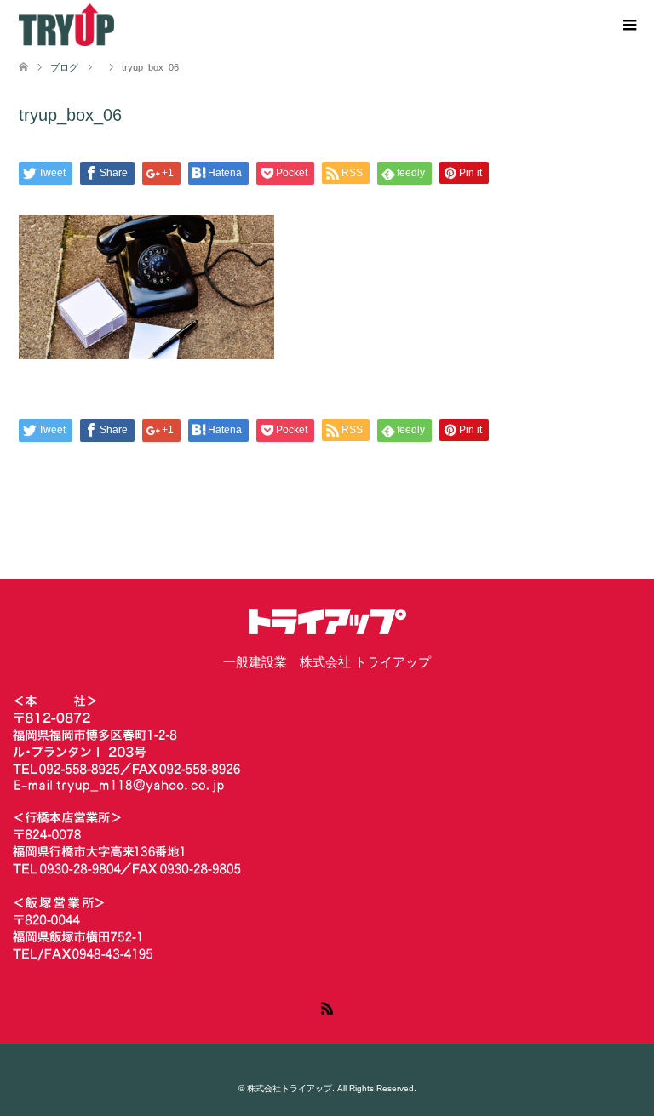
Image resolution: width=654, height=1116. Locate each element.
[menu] (628, 25)
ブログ (64, 67)
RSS (327, 1007)
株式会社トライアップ (289, 1088)
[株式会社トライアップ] (66, 24)
